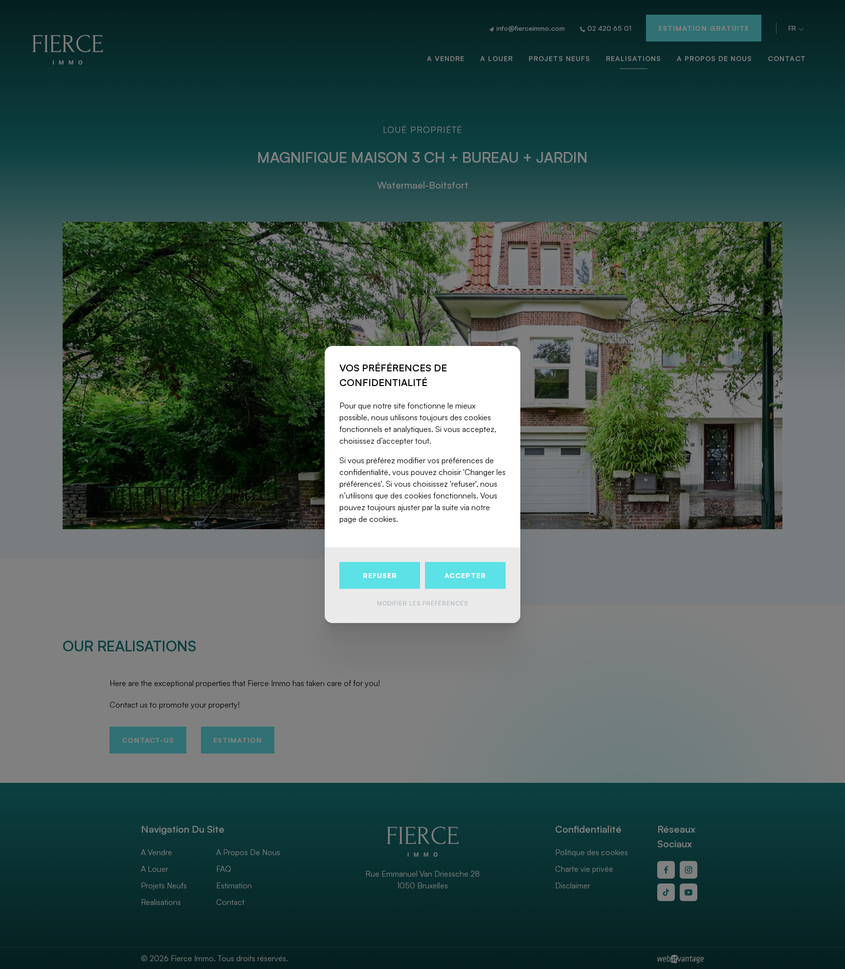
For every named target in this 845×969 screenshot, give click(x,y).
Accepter (465, 575)
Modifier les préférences (422, 603)
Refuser (380, 575)
